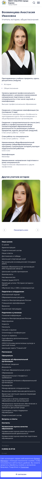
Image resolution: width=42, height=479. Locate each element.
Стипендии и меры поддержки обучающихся (15, 411)
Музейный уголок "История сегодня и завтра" (17, 284)
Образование (7, 373)
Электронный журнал (11, 294)
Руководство (7, 385)
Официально (7, 356)
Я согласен (21, 474)
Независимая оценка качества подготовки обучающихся (19, 437)
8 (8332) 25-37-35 (8, 449)
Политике (24, 467)
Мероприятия (7, 321)
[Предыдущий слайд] (4, 230)
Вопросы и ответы (9, 419)
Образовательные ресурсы (13, 297)
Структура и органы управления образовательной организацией (15, 400)
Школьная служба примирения (15, 272)
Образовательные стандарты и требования (14, 377)
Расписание (7, 352)
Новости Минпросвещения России (16, 300)
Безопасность (7, 274)
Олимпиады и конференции (13, 333)
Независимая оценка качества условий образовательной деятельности (18, 432)
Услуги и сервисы (9, 336)
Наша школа (7, 242)
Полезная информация (11, 315)
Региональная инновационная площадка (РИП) (19, 263)
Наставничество (8, 277)
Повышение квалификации (13, 303)
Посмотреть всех (21, 230)
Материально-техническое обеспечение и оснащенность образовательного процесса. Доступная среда (19, 406)
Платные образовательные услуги (16, 370)
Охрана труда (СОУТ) (10, 280)
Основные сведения (10, 364)
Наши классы (7, 253)
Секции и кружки (9, 330)
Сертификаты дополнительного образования (15, 339)
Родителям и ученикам (12, 313)
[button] (34, 2)
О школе (5, 245)
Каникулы (6, 327)
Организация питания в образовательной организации (19, 382)
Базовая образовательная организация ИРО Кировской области (18, 268)
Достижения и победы (11, 256)
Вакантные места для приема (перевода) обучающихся (19, 395)
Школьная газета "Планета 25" (14, 348)
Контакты (6, 423)
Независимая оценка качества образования (15, 428)
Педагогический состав (12, 250)
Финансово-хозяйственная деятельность (19, 391)
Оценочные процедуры (11, 309)
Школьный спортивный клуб (14, 259)
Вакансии (6, 306)
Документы (6, 367)
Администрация (8, 247)
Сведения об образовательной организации (15, 360)
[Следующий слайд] (37, 230)
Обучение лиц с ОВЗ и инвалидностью (18, 288)
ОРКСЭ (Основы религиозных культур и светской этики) (18, 344)
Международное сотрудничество (15, 388)
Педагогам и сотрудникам (13, 292)
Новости (5, 324)
